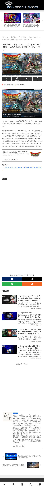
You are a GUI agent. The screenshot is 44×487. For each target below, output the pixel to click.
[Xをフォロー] (32, 279)
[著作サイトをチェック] (12, 279)
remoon (15, 413)
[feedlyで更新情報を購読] (12, 284)
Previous (2, 21)
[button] (37, 79)
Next (42, 21)
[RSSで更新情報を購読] (32, 284)
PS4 (5, 179)
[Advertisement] (22, 204)
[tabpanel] (12, 20)
